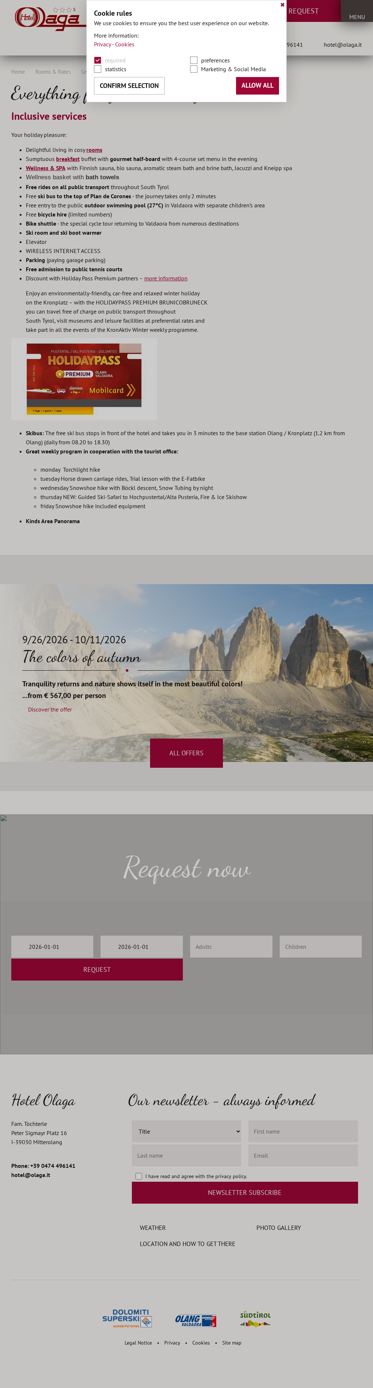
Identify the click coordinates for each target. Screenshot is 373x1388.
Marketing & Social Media (233, 69)
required (115, 60)
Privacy (102, 44)
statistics (115, 69)
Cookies (124, 44)
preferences (215, 60)
